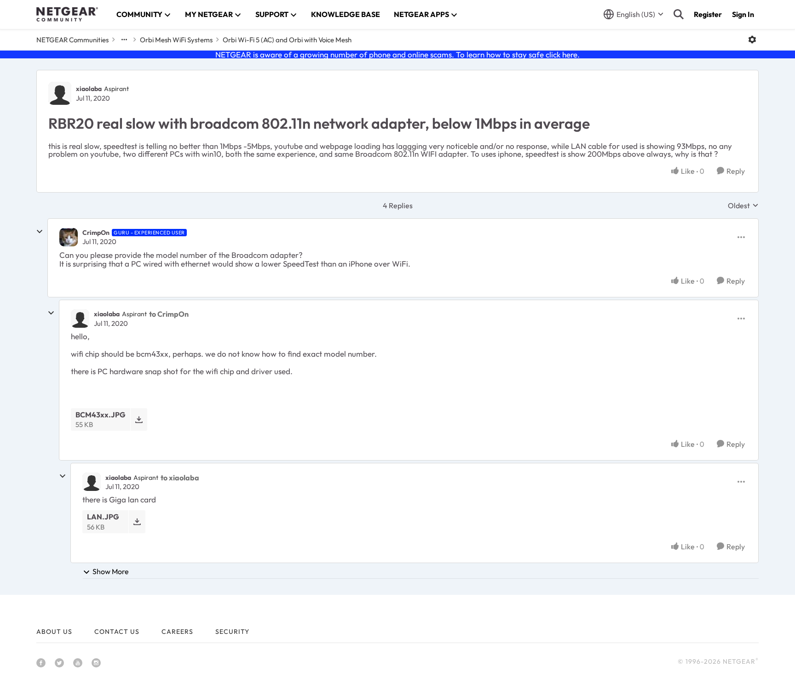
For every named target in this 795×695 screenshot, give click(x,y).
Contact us (116, 631)
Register (708, 14)
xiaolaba (89, 88)
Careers (177, 631)
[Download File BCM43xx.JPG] (138, 419)
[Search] (678, 14)
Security (232, 631)
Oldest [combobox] (743, 205)
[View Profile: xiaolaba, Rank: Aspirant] (59, 93)
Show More (110, 571)
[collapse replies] (39, 231)
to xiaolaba (180, 477)
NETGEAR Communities (72, 39)
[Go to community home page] (67, 14)
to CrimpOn (169, 314)
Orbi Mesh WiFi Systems (176, 39)
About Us (54, 631)
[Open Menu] (752, 39)
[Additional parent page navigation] (124, 39)
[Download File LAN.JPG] (136, 521)
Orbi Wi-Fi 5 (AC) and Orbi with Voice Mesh (287, 39)
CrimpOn (95, 232)
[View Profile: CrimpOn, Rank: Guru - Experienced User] (68, 237)
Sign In (743, 14)
